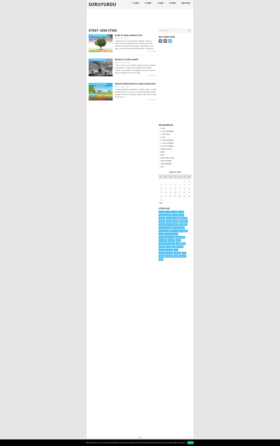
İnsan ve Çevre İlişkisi (126, 59)
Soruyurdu (102, 4)
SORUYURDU (181, 17)
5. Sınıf (162, 128)
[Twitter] (170, 41)
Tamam (190, 442)
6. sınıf (167, 212)
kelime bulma (163, 231)
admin (117, 38)
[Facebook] (160, 41)
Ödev (176, 256)
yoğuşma (169, 256)
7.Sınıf (174, 212)
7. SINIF (160, 3)
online (168, 247)
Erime (168, 221)
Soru (176, 250)
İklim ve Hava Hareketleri (128, 35)
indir (181, 225)
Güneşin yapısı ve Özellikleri (168, 225)
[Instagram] (165, 41)
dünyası (161, 221)
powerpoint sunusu (165, 250)
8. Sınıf (180, 212)
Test (184, 253)
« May (161, 203)
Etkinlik (174, 221)
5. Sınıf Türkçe (165, 134)
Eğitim (162, 152)
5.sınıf (161, 212)
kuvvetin (171, 240)
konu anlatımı (179, 237)
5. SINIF (135, 3)
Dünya (184, 218)
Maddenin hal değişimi (166, 244)
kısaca (178, 240)
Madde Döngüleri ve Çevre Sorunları (135, 84)
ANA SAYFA (185, 3)
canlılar (174, 215)
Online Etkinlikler (166, 161)
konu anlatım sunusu (166, 237)
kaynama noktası (165, 228)
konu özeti (162, 240)
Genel (162, 155)
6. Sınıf (162, 137)
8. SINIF (172, 3)
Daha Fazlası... (152, 51)
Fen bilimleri (183, 221)
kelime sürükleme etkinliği (178, 231)
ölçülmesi (183, 256)
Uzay (162, 167)
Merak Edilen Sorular (167, 158)
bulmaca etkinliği (164, 215)
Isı (185, 225)
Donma (161, 218)
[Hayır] (277, 443)
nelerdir (161, 247)
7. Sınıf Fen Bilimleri (167, 143)
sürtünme (177, 253)
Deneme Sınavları (166, 149)
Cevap (181, 215)
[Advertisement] (128, 20)
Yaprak (161, 256)
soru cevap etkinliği (165, 253)
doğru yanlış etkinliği (173, 218)
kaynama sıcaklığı (178, 228)
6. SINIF (148, 3)
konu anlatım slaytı (171, 234)
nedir (183, 244)
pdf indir (180, 247)
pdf (174, 247)
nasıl (177, 244)
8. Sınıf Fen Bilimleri (167, 146)
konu (161, 234)
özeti (161, 259)
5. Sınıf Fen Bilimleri (167, 131)
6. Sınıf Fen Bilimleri (167, 140)
